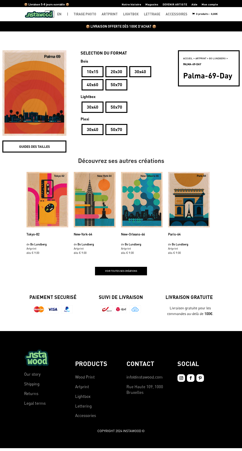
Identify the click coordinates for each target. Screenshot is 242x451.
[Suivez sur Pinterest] (200, 378)
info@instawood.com (144, 376)
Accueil (188, 58)
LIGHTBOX (130, 14)
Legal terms (35, 403)
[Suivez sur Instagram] (181, 378)
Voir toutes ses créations (121, 270)
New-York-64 (83, 234)
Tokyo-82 (32, 234)
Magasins (151, 4)
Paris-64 (174, 234)
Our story (32, 374)
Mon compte (210, 4)
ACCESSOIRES (176, 14)
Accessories (85, 415)
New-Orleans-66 (133, 234)
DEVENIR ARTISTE (175, 4)
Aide (194, 4)
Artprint (82, 386)
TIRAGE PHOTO (84, 14)
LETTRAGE (152, 14)
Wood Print (85, 376)
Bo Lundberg (217, 58)
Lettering (83, 406)
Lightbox (83, 396)
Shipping (31, 383)
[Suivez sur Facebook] (190, 378)
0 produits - (206, 13)
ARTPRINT (110, 14)
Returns (31, 393)
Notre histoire (131, 4)
